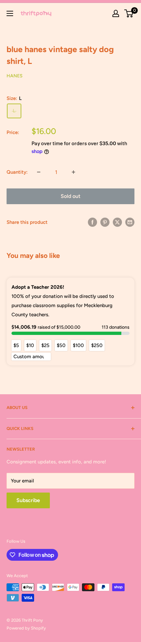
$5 (16, 345)
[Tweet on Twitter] (117, 222)
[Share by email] (129, 222)
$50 (61, 345)
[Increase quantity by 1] (73, 172)
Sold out (70, 196)
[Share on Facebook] (92, 222)
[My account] (115, 13)
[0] (129, 13)
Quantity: (17, 172)
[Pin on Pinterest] (105, 222)
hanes (15, 76)
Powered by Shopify (26, 628)
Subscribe (28, 500)
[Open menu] (10, 13)
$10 (30, 345)
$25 (45, 345)
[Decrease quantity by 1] (39, 172)
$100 (78, 345)
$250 (97, 345)
